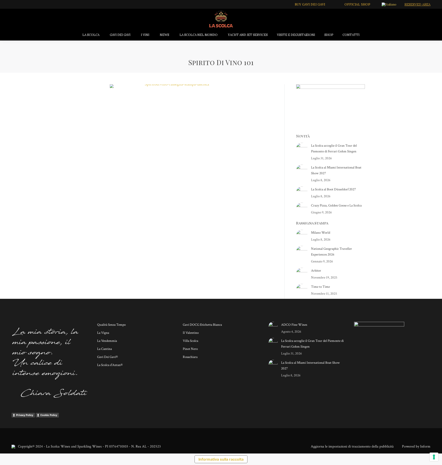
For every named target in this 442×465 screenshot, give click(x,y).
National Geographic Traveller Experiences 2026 (331, 252)
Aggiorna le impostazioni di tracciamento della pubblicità (352, 446)
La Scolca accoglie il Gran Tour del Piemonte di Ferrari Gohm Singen (334, 148)
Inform (425, 446)
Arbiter (316, 270)
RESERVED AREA (417, 4)
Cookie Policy (48, 415)
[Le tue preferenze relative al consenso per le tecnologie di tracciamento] (434, 457)
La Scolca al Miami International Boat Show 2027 (336, 170)
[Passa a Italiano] (389, 4)
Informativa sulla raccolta (221, 459)
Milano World (320, 232)
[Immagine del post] (302, 148)
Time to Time (320, 287)
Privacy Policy (24, 415)
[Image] (175, 133)
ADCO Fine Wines (294, 325)
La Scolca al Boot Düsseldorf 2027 (333, 189)
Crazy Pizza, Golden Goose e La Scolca (336, 205)
